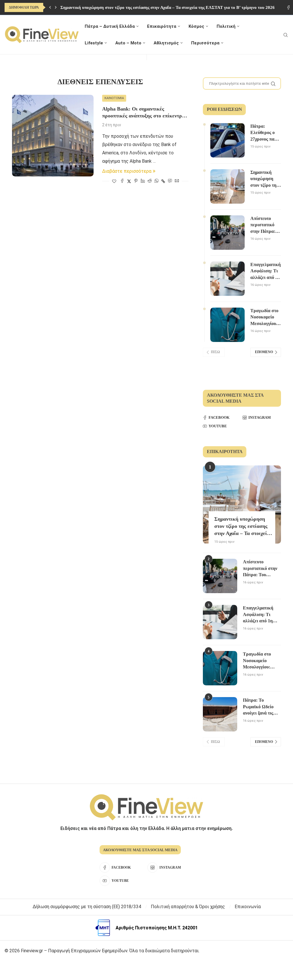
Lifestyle (94, 43)
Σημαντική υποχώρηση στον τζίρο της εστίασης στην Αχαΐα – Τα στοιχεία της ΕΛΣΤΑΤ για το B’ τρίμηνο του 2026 (167, 7)
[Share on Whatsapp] (157, 181)
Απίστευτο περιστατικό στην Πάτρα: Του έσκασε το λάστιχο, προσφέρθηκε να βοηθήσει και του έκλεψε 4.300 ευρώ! (265, 225)
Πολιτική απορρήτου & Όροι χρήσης (188, 906)
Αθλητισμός (166, 43)
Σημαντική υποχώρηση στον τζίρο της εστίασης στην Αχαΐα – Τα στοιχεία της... (242, 526)
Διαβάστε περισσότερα (126, 171)
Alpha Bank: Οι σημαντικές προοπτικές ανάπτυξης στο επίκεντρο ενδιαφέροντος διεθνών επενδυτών (143, 112)
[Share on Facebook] (122, 181)
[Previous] (50, 7)
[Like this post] (114, 181)
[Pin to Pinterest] (136, 181)
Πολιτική (226, 26)
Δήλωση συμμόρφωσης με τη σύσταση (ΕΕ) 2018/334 (87, 906)
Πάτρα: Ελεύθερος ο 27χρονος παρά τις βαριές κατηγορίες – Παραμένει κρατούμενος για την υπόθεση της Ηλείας (265, 133)
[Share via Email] (177, 181)
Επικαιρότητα (161, 26)
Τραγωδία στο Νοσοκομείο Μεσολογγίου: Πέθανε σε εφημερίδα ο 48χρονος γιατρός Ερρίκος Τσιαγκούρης (264, 317)
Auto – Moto (128, 43)
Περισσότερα (205, 43)
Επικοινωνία (248, 906)
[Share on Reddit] (150, 181)
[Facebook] (288, 7)
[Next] (56, 7)
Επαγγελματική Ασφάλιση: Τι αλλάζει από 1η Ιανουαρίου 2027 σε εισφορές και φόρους (265, 271)
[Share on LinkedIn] (143, 181)
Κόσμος (196, 26)
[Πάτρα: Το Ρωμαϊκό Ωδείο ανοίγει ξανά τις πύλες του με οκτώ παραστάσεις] (220, 714)
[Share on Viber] (170, 181)
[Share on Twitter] (129, 181)
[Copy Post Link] (163, 181)
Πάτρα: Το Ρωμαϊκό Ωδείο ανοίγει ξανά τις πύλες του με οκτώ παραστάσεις (261, 707)
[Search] (285, 35)
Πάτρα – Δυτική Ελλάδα (110, 26)
